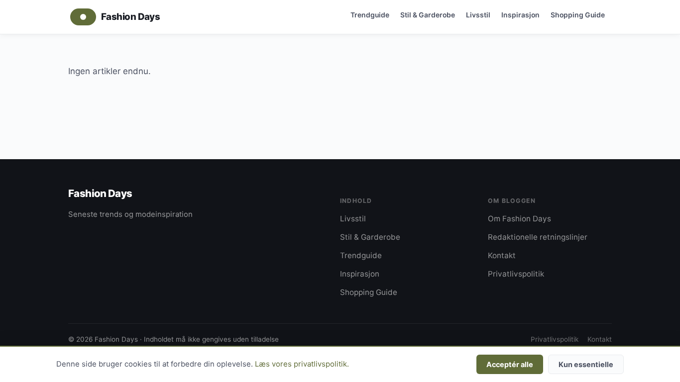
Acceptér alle (509, 364)
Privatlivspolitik (516, 274)
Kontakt (502, 255)
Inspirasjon (520, 14)
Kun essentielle (586, 364)
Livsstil (478, 14)
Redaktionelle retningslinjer (537, 237)
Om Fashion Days (519, 218)
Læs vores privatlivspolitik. (302, 364)
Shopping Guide (578, 14)
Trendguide (369, 14)
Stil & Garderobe (427, 14)
